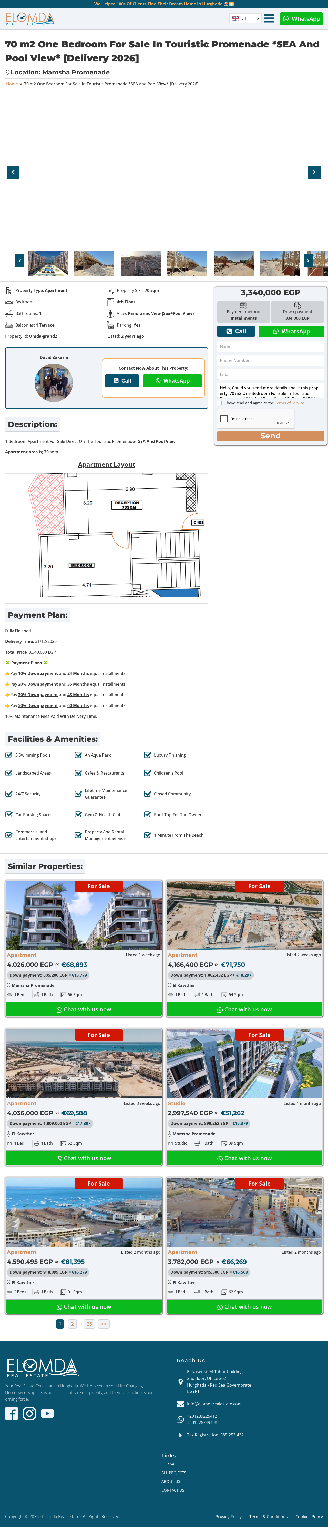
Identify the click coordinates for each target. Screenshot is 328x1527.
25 (89, 1323)
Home (12, 84)
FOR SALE (169, 1463)
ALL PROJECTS (173, 1472)
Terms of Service (289, 402)
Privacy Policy (229, 1517)
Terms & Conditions (268, 1517)
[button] (301, 18)
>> (104, 1323)
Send (270, 436)
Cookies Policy (309, 1517)
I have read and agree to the (264, 402)
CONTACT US (172, 1490)
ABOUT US (170, 1481)
